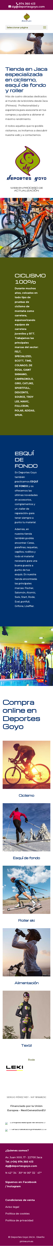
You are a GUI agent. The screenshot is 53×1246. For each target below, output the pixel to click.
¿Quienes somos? (17, 1150)
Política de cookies (17, 1213)
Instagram (14, 1186)
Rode (7, 1059)
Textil (26, 1045)
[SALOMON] (38, 1068)
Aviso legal (12, 1206)
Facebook (30, 1182)
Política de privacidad (19, 1220)
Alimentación (27, 983)
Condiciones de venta (20, 1200)
